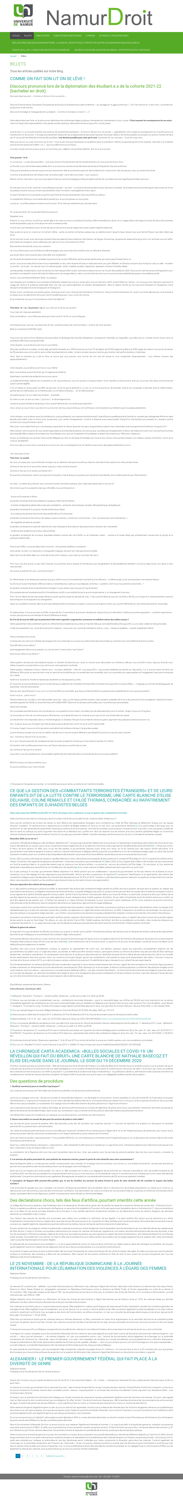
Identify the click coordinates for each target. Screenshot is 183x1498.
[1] (89, 112)
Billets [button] (28, 35)
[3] (153, 846)
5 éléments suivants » (55, 1456)
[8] (134, 900)
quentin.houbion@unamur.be (84, 1476)
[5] (104, 861)
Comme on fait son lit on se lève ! (47, 78)
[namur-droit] (91, 15)
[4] (15, 861)
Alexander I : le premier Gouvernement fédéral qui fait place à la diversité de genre (83, 1361)
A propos (90, 35)
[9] (67, 941)
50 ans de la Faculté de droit (114, 35)
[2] (137, 826)
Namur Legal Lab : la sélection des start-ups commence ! (41, 50)
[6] (79, 867)
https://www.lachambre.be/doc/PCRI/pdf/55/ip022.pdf (126, 1019)
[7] (116, 874)
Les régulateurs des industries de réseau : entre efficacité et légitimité (112, 50)
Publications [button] (42, 35)
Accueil (16, 35)
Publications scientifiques (67, 35)
